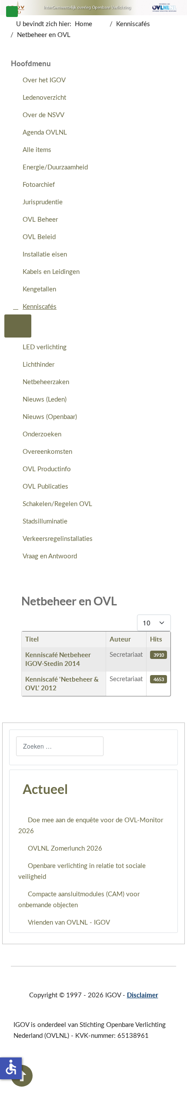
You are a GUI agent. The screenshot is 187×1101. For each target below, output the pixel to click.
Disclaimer (142, 995)
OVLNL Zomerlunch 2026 (65, 848)
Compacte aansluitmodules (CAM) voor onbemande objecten (79, 899)
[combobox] (60, 746)
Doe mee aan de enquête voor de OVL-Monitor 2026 (90, 825)
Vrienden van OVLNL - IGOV (69, 922)
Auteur (120, 639)
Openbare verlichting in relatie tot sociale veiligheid (82, 871)
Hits (156, 639)
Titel (32, 639)
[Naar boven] (22, 1084)
